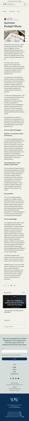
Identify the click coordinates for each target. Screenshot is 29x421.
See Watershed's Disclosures (14, 413)
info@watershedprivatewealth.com (14, 384)
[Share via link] (14, 285)
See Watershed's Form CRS (14, 1)
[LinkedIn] (16, 378)
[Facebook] (13, 378)
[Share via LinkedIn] (11, 285)
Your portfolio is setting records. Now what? (14, 311)
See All (23, 292)
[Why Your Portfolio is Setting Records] (14, 301)
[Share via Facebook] (4, 285)
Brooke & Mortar (17, 407)
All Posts (5, 11)
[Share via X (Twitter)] (8, 285)
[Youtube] (18, 378)
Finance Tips (12, 11)
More (18, 11)
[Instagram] (10, 378)
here (23, 416)
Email (3, 348)
